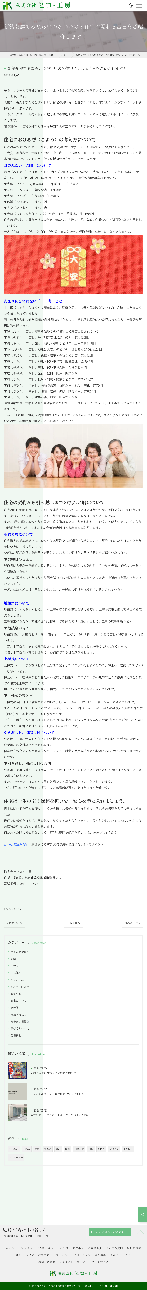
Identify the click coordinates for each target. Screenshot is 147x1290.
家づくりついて (12, 908)
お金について (19, 1000)
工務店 (26, 1148)
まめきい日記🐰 (20, 1021)
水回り (101, 1148)
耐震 (37, 1148)
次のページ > (132, 923)
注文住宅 (16, 972)
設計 (58, 1148)
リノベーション (20, 986)
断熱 (67, 1148)
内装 (91, 1148)
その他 (15, 1007)
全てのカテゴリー (21, 952)
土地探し (128, 1148)
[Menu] (139, 6)
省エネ (47, 1148)
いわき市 (13, 1148)
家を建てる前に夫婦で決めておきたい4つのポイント (67, 844)
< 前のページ (14, 923)
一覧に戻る (73, 923)
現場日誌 (16, 1035)
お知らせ (16, 994)
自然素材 (79, 1148)
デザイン (114, 1148)
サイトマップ (100, 1262)
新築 (13, 959)
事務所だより (19, 1014)
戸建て (15, 966)
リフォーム (17, 980)
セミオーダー (16, 1157)
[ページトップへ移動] (140, 1232)
